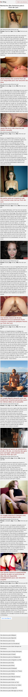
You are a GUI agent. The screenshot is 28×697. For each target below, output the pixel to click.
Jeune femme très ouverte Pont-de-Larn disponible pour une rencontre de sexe (14, 80)
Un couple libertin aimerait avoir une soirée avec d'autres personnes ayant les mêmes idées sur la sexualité (13, 400)
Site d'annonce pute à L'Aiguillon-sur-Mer (10, 660)
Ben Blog (3, 2)
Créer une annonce (22, 2)
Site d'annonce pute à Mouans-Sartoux (10, 676)
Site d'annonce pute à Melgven (8, 635)
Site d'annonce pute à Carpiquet (8, 668)
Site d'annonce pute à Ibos (7, 662)
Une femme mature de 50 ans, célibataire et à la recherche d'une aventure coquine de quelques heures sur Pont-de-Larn (13, 320)
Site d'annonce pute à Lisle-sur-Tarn (9, 682)
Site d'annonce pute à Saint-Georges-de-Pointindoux (10, 647)
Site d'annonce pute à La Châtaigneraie (10, 657)
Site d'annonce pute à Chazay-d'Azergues (11, 651)
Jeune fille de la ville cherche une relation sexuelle (12, 129)
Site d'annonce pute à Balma (7, 679)
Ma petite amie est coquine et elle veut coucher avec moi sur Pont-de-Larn (13, 200)
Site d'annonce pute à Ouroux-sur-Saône (10, 685)
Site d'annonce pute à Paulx (7, 674)
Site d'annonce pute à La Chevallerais (9, 643)
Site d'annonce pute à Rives (7, 665)
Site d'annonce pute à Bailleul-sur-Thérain (11, 671)
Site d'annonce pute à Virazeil (8, 654)
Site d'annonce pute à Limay (7, 640)
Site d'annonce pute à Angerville (8, 688)
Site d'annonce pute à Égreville (8, 638)
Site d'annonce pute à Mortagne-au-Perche (11, 690)
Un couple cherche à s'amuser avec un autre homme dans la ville (13, 516)
